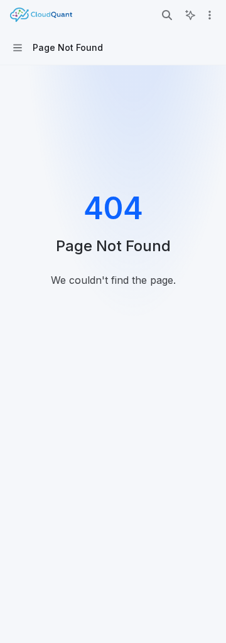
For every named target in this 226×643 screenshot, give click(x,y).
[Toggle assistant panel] (190, 15)
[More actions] (209, 15)
